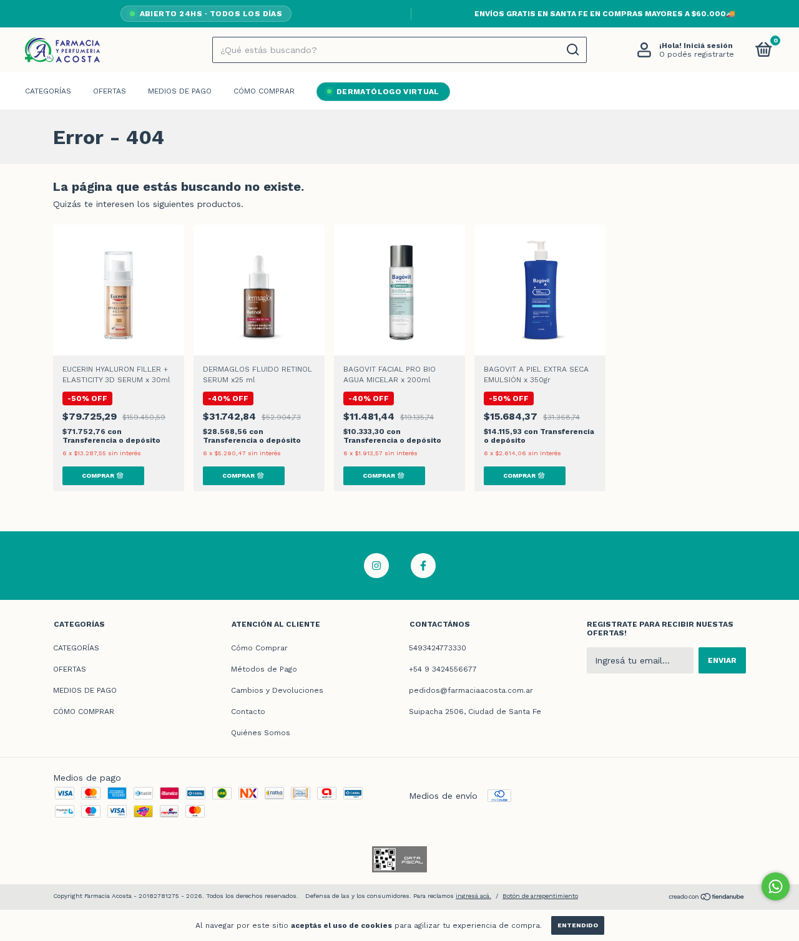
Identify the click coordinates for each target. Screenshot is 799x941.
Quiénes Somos (260, 732)
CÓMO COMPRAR (264, 91)
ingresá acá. (473, 895)
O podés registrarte (696, 54)
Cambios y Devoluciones (277, 690)
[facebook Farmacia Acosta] (423, 565)
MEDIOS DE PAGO (180, 91)
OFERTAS (109, 91)
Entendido (577, 925)
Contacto (248, 711)
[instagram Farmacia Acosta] (376, 565)
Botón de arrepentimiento (540, 895)
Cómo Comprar (259, 648)
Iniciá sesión (708, 45)
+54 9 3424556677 (443, 669)
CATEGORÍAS (48, 91)
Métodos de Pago (264, 669)
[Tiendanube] (707, 898)
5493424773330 (437, 648)
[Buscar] (572, 50)
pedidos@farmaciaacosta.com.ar (471, 690)
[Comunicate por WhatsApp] (776, 886)
